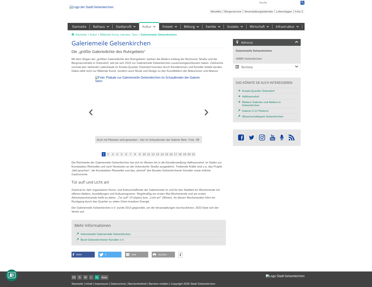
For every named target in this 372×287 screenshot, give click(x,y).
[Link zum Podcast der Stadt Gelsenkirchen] (282, 137)
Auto (104, 277)
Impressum (101, 283)
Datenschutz (118, 283)
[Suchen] (302, 3)
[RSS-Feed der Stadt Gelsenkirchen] (291, 137)
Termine (247, 67)
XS (74, 277)
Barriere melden (159, 283)
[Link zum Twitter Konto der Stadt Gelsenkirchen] (251, 137)
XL (97, 277)
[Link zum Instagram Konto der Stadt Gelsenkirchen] (262, 137)
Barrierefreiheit (137, 283)
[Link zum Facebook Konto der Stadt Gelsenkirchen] (241, 137)
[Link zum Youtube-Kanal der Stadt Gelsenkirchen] (272, 137)
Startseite (77, 283)
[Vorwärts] (206, 113)
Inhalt (88, 283)
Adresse (247, 42)
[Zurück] (90, 113)
